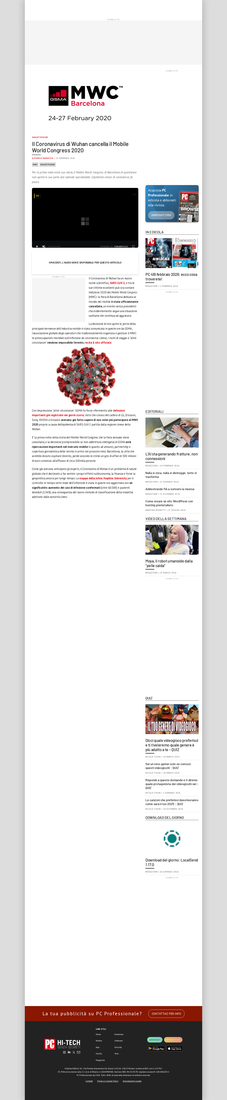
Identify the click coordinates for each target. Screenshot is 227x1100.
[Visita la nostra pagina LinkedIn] (69, 1053)
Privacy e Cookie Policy (107, 1081)
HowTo (99, 1053)
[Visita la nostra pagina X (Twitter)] (74, 1053)
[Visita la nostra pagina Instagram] (64, 1053)
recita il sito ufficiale (98, 342)
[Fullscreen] (133, 246)
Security (118, 1047)
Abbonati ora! (161, 215)
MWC (35, 164)
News (98, 1034)
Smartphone (40, 137)
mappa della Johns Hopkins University (103, 478)
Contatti (89, 1081)
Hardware (118, 1034)
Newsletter (173, 1039)
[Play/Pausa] (37, 246)
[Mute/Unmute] (44, 246)
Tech (116, 1053)
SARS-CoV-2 (117, 283)
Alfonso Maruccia (43, 158)
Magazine (100, 1060)
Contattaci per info (166, 1014)
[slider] (54, 246)
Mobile (99, 1040)
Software (118, 1040)
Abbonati (154, 1039)
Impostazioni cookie (132, 1081)
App (97, 1047)
